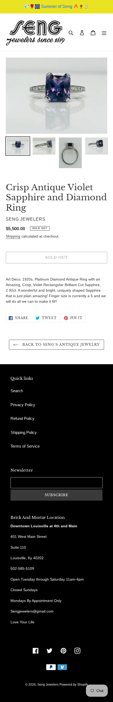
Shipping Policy (24, 432)
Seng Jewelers (48, 684)
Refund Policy (22, 418)
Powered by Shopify (73, 684)
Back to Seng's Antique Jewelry (60, 344)
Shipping (13, 236)
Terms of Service (25, 446)
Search (17, 390)
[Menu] (104, 32)
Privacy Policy (23, 404)
